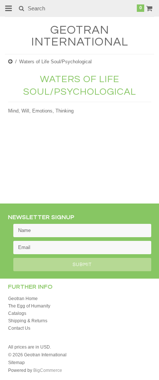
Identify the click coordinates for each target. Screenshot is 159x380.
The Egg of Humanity (29, 306)
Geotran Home (23, 298)
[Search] (21, 8)
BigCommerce (47, 370)
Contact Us (19, 328)
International (79, 36)
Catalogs (17, 313)
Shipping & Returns (27, 320)
